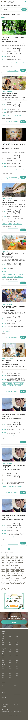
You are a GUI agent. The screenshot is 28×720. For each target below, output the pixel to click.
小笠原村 (13, 586)
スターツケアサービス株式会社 (10, 387)
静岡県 (17, 655)
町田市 (7, 570)
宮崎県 (17, 675)
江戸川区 (3, 66)
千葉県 (23, 586)
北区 (7, 562)
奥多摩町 (17, 580)
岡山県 (17, 666)
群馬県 (3, 645)
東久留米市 (14, 575)
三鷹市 (8, 567)
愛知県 (3, 655)
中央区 (8, 554)
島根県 (10, 666)
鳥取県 (3, 666)
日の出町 (8, 580)
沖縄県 (10, 677)
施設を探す (3, 631)
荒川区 (11, 562)
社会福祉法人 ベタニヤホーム (11, 226)
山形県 (17, 636)
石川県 (17, 649)
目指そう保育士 (4, 694)
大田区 (3, 560)
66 (18, 548)
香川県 (3, 669)
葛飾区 (7, 565)
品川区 (17, 557)
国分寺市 (8, 573)
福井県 (3, 651)
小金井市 (12, 570)
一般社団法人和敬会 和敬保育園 (11, 279)
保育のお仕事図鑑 (17, 694)
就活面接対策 (4, 695)
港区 (12, 554)
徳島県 (17, 668)
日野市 (22, 570)
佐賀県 (10, 673)
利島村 (3, 583)
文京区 (21, 554)
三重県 (3, 656)
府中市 (17, 567)
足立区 (3, 565)
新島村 (7, 583)
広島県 (3, 668)
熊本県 (3, 675)
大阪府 (3, 660)
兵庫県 (10, 660)
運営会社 (15, 704)
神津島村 (12, 583)
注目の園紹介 (4, 697)
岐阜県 (10, 655)
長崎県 (17, 673)
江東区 (3, 438)
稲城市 (7, 578)
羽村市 (12, 578)
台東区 (3, 557)
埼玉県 (18, 586)
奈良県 (10, 662)
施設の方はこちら (17, 711)
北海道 (3, 634)
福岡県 (3, 673)
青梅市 (13, 567)
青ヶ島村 (8, 586)
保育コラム (3, 692)
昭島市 (22, 567)
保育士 (3, 685)
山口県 (10, 668)
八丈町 (3, 586)
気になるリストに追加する (13, 70)
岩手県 (17, 634)
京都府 (17, 660)
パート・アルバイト (17, 683)
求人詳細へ (23, 70)
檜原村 (13, 580)
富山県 (10, 649)
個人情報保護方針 (4, 706)
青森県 (10, 634)
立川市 (23, 565)
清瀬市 (8, 575)
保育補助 (15, 685)
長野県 (17, 651)
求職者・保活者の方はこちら (6, 711)
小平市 (17, 570)
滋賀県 (3, 662)
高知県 (17, 669)
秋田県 (10, 636)
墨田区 (7, 557)
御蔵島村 (22, 583)
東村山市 (3, 573)
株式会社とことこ (9, 66)
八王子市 (17, 565)
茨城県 (10, 644)
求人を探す (3, 682)
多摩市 (3, 578)
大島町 (23, 580)
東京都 (3, 642)
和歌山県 (17, 662)
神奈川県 (3, 588)
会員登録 (14, 622)
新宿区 (17, 554)
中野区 (17, 560)
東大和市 (3, 575)
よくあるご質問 (4, 704)
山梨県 (8, 588)
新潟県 (3, 649)
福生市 (18, 573)
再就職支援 (16, 695)
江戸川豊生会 (8, 118)
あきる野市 (17, 578)
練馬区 (20, 562)
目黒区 (21, 557)
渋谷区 (13, 560)
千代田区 (3, 554)
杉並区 (3, 387)
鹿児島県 (3, 677)
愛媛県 (10, 669)
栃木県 (17, 644)
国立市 (14, 573)
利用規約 (15, 702)
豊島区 (3, 562)
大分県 (10, 675)
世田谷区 (8, 560)
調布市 (3, 570)
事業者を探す (4, 688)
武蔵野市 (3, 567)
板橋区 (3, 279)
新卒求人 (3, 683)
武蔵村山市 (20, 575)
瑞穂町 (3, 580)
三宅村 (17, 583)
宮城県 (3, 636)
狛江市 (23, 573)
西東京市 (23, 578)
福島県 (3, 638)
